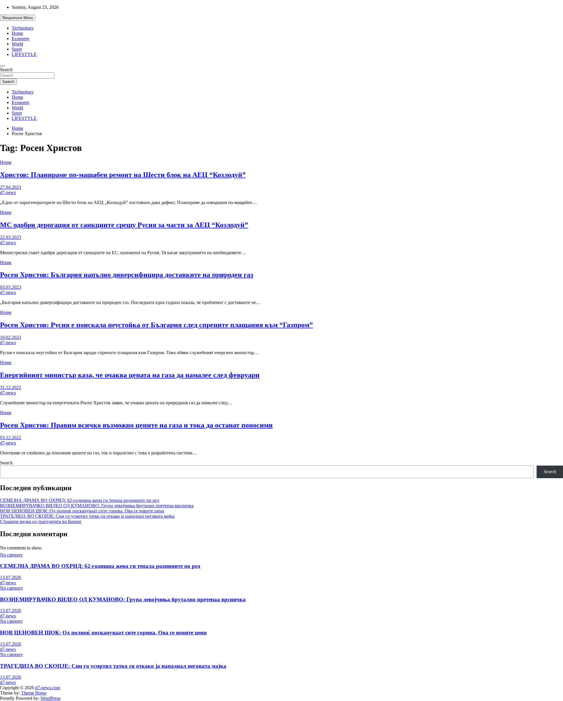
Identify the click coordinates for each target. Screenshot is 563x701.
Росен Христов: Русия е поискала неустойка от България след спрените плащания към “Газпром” (156, 325)
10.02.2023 (10, 337)
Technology (23, 28)
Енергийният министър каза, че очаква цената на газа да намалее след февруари (130, 375)
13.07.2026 (10, 577)
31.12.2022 (10, 387)
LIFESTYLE (24, 54)
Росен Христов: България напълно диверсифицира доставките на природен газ (126, 275)
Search (6, 69)
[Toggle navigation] (2, 66)
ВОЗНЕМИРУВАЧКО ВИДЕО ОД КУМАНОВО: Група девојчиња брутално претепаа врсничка (97, 505)
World (17, 43)
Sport (17, 49)
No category (11, 554)
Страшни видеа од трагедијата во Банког (41, 521)
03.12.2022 (10, 437)
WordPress (50, 698)
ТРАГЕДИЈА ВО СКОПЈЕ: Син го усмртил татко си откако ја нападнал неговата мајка (87, 516)
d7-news (8, 192)
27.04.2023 (10, 187)
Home (17, 33)
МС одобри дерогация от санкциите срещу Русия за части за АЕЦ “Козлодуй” (124, 225)
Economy (21, 38)
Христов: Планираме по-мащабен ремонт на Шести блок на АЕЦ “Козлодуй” (123, 175)
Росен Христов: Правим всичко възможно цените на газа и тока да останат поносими (136, 425)
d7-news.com (47, 687)
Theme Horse (33, 692)
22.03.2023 (10, 237)
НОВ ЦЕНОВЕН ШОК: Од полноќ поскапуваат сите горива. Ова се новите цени (82, 510)
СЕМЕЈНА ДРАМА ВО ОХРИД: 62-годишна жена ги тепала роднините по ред (79, 500)
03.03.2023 (10, 287)
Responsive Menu (17, 18)
